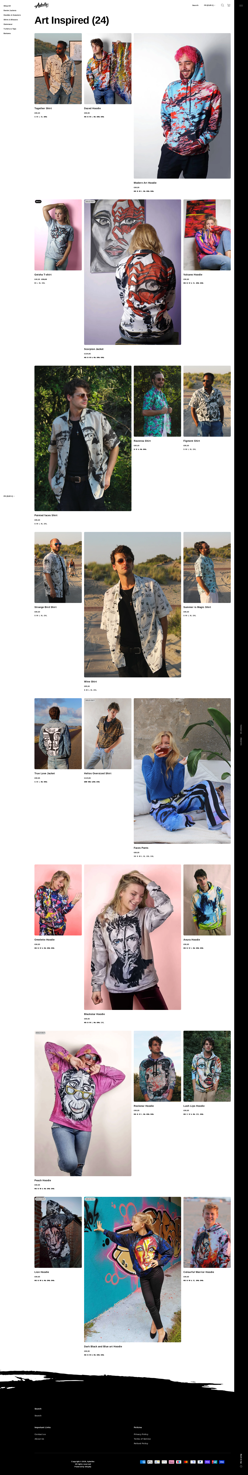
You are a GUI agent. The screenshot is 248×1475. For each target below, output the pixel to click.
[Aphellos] (42, 5)
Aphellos (91, 1462)
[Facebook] (22, 1464)
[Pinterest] (15, 1464)
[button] (222, 5)
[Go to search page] (222, 5)
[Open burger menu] (241, 5)
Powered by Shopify (82, 1467)
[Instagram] (9, 1464)
